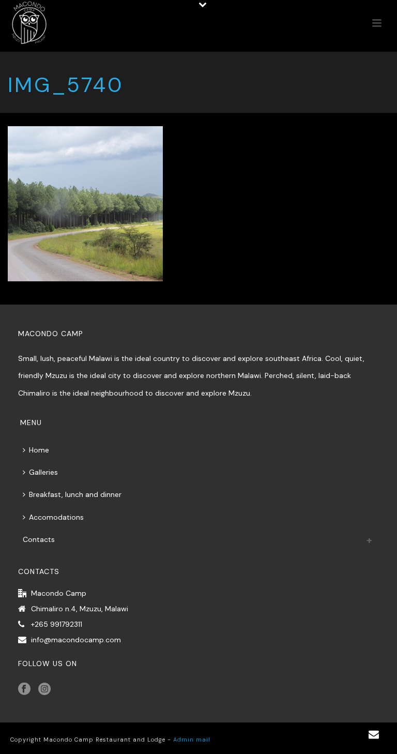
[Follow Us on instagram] (44, 689)
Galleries (43, 472)
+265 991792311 (56, 624)
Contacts (39, 539)
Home (39, 450)
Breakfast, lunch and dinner (75, 494)
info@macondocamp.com (76, 639)
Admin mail (191, 739)
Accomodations (56, 517)
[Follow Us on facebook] (24, 689)
